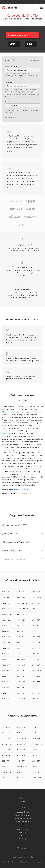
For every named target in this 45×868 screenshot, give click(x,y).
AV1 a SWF (6, 642)
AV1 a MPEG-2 (22, 609)
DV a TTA (35, 772)
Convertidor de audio (22, 815)
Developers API (22, 829)
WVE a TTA (36, 755)
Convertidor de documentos (22, 818)
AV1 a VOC (21, 682)
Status (22, 807)
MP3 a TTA (6, 727)
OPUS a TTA (21, 738)
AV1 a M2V (36, 614)
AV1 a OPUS (36, 671)
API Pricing (22, 839)
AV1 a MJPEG (22, 603)
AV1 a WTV (21, 648)
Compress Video (29, 2)
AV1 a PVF (6, 693)
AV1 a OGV (36, 637)
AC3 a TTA (21, 755)
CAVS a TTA (6, 772)
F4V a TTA (6, 778)
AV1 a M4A (6, 665)
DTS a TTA (21, 750)
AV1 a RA (5, 687)
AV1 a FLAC (21, 654)
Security (22, 798)
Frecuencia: (8, 82)
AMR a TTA (36, 750)
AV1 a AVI (20, 592)
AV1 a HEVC (36, 609)
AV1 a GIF (5, 597)
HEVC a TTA (36, 778)
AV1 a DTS (21, 671)
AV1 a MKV (36, 592)
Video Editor (5, 2)
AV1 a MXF (6, 637)
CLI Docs (22, 835)
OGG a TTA (21, 744)
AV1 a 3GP (21, 620)
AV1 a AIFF (21, 659)
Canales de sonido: (11, 66)
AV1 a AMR (36, 659)
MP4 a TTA (36, 727)
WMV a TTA (6, 744)
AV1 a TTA (36, 682)
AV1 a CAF (21, 676)
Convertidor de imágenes (22, 821)
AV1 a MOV (21, 626)
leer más (10, 151)
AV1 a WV (5, 682)
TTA (25, 400)
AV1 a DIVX (36, 603)
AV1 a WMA (6, 671)
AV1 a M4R (21, 665)
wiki (6, 96)
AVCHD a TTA (22, 767)
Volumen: (8, 101)
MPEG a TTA (37, 744)
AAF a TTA (21, 761)
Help (22, 804)
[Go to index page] (9, 7)
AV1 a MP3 (36, 654)
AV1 (20, 400)
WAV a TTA (21, 727)
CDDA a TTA (37, 733)
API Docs (22, 832)
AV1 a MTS (21, 631)
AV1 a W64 (36, 676)
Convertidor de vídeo (22, 812)
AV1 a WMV (6, 648)
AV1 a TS (20, 642)
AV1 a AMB (21, 699)
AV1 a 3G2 (6, 620)
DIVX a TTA (21, 772)
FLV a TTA (21, 778)
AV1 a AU (35, 699)
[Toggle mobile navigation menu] (41, 8)
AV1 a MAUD (37, 693)
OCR (22, 824)
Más (38, 2)
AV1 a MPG (36, 626)
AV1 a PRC (21, 693)
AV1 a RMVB (36, 597)
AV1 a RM (20, 637)
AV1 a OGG (6, 659)
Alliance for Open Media (10, 412)
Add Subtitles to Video (17, 2)
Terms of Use (16, 857)
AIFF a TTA (6, 755)
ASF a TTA (36, 761)
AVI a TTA (36, 767)
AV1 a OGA (36, 687)
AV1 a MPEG (6, 631)
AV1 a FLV (5, 626)
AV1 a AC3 (6, 654)
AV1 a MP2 (21, 687)
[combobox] (22, 70)
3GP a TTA (6, 750)
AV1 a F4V (21, 614)
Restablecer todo (10, 117)
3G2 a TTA (6, 761)
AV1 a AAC (36, 648)
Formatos (22, 801)
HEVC (4, 433)
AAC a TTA (6, 738)
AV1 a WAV (36, 665)
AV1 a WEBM (7, 603)
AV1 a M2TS (36, 631)
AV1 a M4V (21, 597)
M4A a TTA (6, 733)
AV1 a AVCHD (7, 614)
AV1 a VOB (36, 642)
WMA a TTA (36, 738)
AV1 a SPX (6, 676)
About (23, 795)
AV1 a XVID (6, 609)
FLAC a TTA (21, 733)
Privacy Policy (28, 857)
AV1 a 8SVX (6, 699)
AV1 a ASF (36, 620)
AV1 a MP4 (6, 592)
